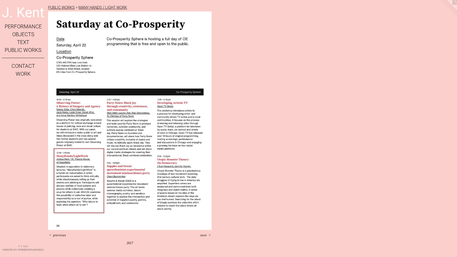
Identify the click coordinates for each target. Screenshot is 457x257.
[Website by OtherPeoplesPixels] (447, 9)
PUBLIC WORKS (23, 50)
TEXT (23, 42)
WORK (23, 74)
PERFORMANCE (23, 27)
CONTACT (23, 66)
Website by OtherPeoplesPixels (23, 249)
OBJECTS (23, 34)
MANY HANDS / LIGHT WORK (103, 7)
